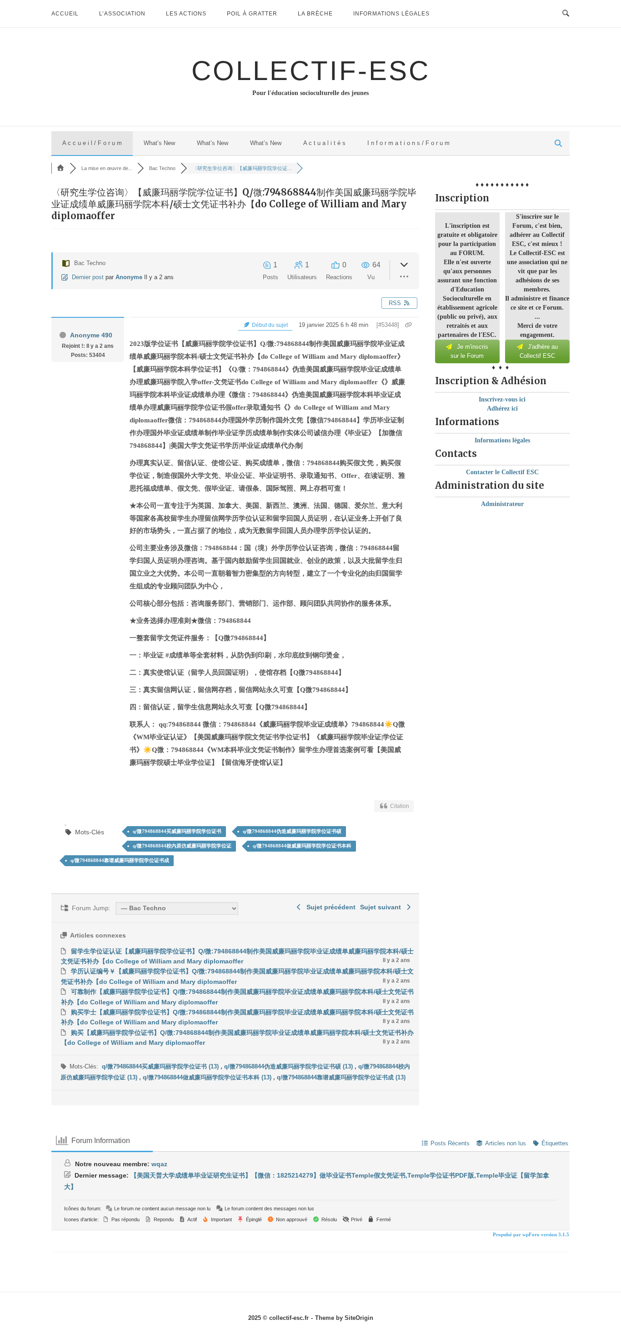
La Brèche (315, 13)
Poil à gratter (252, 13)
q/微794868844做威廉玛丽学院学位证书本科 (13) (208, 1077)
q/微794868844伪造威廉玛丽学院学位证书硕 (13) (289, 1066)
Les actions (186, 13)
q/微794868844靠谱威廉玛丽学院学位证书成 (119, 860)
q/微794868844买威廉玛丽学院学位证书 (177, 831)
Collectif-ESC (310, 70)
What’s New (159, 143)
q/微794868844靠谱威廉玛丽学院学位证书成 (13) (341, 1077)
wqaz (159, 1164)
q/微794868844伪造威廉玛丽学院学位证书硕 (292, 831)
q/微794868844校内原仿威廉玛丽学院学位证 (182, 845)
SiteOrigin (359, 1317)
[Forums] (60, 168)
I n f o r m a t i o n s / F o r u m (408, 143)
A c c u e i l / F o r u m (92, 143)
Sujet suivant (382, 907)
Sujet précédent (329, 907)
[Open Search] (566, 14)
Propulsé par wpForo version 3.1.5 (530, 1234)
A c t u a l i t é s (324, 143)
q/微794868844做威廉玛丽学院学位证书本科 (302, 845)
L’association (122, 13)
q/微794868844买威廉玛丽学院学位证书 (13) (161, 1066)
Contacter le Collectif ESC (502, 472)
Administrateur (502, 504)
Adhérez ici (502, 408)
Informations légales (391, 13)
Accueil (65, 13)
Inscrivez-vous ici (502, 399)
